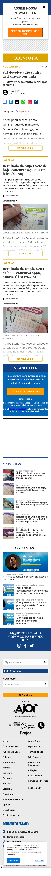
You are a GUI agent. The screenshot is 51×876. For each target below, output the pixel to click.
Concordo (13, 860)
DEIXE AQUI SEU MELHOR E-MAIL (25, 32)
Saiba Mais (39, 860)
